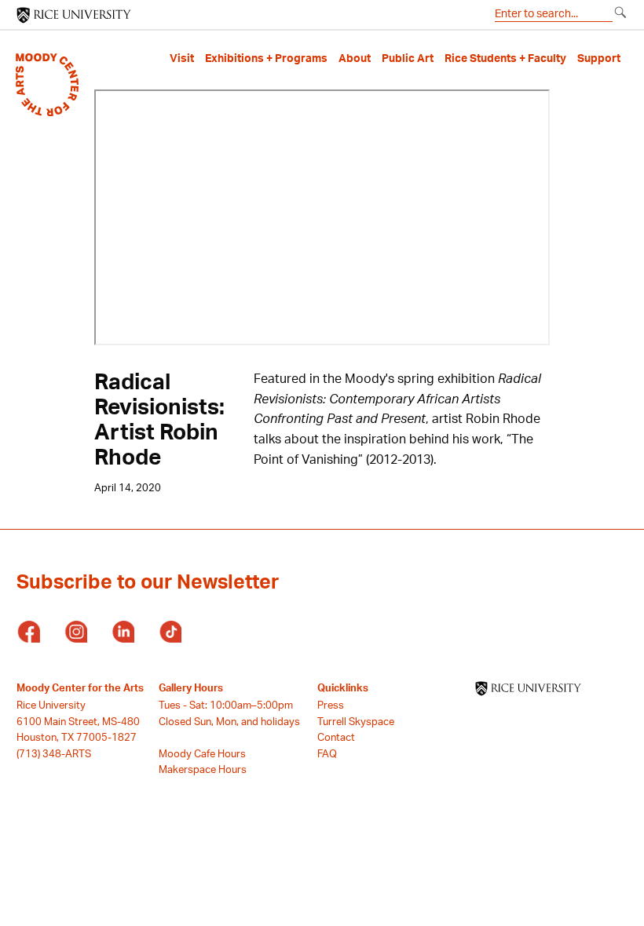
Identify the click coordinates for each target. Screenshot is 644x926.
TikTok (169, 632)
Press (330, 704)
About (354, 58)
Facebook (28, 632)
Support (598, 58)
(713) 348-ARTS (53, 753)
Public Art (408, 58)
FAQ (327, 753)
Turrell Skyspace (355, 721)
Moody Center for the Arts (80, 687)
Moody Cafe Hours (202, 753)
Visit (182, 58)
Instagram (75, 632)
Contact (336, 737)
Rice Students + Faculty (505, 58)
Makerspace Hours (203, 769)
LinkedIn (122, 632)
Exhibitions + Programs (266, 58)
